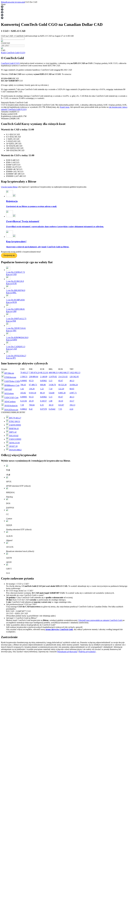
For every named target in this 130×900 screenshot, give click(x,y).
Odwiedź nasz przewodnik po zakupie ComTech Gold (100, 620)
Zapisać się (13, 720)
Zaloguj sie (5, 720)
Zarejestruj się (9, 255)
